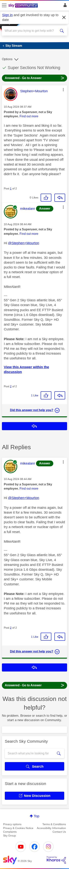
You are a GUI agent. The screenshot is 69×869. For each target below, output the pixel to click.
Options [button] (7, 59)
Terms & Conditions (54, 824)
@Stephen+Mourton (23, 243)
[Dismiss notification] (64, 17)
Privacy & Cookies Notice (18, 828)
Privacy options (12, 824)
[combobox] (31, 31)
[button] (63, 90)
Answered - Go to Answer (34, 78)
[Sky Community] (23, 6)
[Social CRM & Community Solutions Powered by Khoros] (56, 860)
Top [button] (36, 816)
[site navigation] (4, 5)
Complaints (10, 831)
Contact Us (59, 831)
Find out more (29, 116)
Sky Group (9, 835)
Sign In (64, 6)
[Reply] (59, 198)
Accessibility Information (51, 828)
